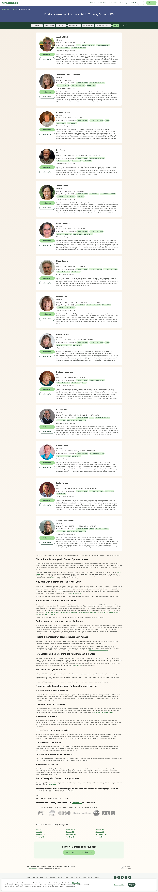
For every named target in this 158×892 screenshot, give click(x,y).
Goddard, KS (100, 837)
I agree (131, 885)
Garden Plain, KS (101, 834)
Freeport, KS (100, 829)
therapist (53, 577)
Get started (151, 3)
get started (77, 665)
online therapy (61, 590)
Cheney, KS (100, 832)
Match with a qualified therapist (79, 852)
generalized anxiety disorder (53, 612)
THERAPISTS (5, 9)
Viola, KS (39, 829)
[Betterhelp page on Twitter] (125, 879)
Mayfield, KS (40, 834)
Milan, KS (39, 832)
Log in (141, 3)
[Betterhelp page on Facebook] (114, 879)
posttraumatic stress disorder (89, 612)
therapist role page (74, 593)
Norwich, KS (70, 832)
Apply (116, 26)
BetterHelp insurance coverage (98, 650)
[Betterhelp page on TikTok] (122, 879)
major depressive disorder (71, 612)
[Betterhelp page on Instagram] (118, 879)
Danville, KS (70, 837)
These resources (32, 868)
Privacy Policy (76, 883)
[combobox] (37, 25)
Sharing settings (119, 885)
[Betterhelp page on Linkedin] (129, 879)
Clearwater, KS (71, 829)
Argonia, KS (40, 837)
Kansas (15, 9)
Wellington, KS (71, 834)
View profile (47, 59)
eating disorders (49, 614)
